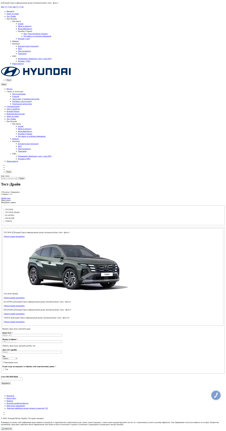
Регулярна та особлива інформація (37, 36)
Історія (20, 24)
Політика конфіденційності (17, 403)
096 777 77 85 (6, 7)
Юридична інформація (16, 406)
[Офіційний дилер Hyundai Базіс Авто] (36, 76)
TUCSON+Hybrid (12, 212)
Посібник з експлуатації (22, 101)
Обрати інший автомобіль (14, 236)
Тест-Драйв (11, 16)
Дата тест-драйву (9, 350)
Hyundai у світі (24, 39)
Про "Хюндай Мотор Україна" (36, 34)
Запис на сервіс (13, 14)
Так (6, 369)
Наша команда (18, 64)
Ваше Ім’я (7, 333)
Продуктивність (24, 51)
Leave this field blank (9, 377)
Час (4, 356)
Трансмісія (22, 54)
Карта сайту (11, 398)
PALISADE (9, 218)
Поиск (9, 80)
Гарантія (15, 96)
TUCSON (9, 209)
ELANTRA (9, 215)
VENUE (8, 221)
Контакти (10, 11)
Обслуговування (19, 94)
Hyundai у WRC (24, 61)
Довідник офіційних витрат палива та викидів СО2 (27, 408)
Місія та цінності (24, 26)
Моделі (9, 89)
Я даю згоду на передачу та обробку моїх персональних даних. (29, 366)
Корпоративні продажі (16, 114)
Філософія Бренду (25, 29)
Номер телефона (10, 339)
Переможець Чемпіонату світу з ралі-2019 (34, 59)
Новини (15, 41)
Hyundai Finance (13, 111)
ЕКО (20, 49)
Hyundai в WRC (24, 159)
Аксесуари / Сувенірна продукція (25, 99)
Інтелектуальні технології (28, 46)
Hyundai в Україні (25, 134)
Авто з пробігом (13, 109)
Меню (4, 84)
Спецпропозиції (13, 106)
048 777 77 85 (18, 7)
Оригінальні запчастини (22, 104)
